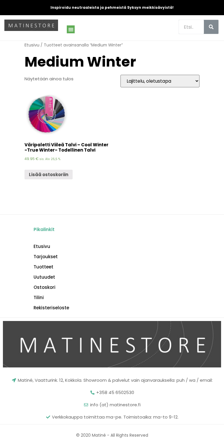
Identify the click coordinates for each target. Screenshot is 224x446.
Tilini (39, 298)
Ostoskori (44, 287)
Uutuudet (44, 277)
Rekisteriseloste (51, 308)
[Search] (211, 27)
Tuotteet (43, 267)
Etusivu (31, 45)
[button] (71, 29)
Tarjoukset (46, 257)
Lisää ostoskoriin (48, 174)
